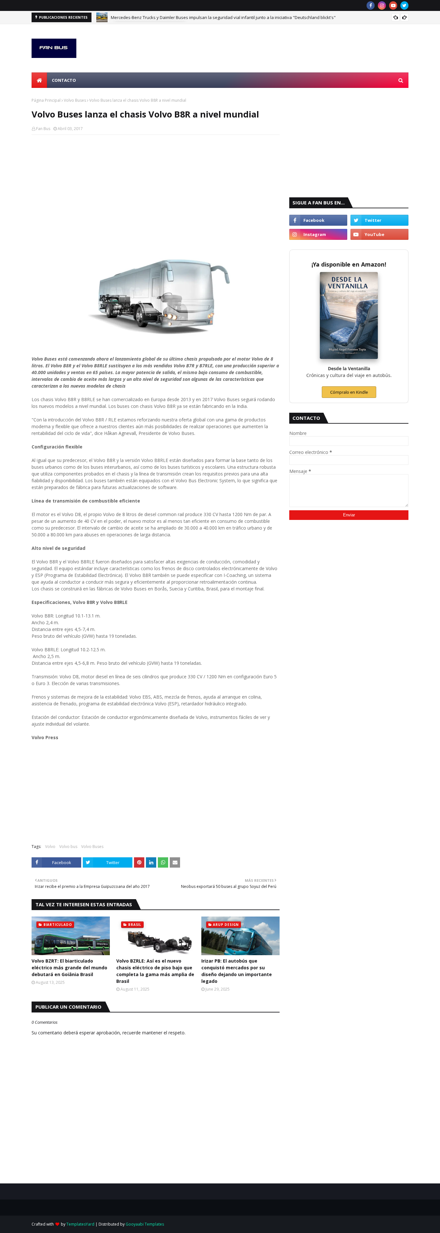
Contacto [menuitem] (64, 80)
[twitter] (404, 5)
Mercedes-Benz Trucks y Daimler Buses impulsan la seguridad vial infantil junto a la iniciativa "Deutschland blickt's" (223, 17)
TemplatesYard (80, 1224)
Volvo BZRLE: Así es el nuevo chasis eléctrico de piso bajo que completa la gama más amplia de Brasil (155, 971)
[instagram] (382, 5)
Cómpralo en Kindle (349, 392)
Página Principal (46, 100)
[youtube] (393, 5)
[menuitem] (39, 80)
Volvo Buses (75, 100)
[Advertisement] (156, 186)
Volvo (50, 846)
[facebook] (371, 5)
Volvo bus (68, 846)
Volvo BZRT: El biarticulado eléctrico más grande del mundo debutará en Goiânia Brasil (69, 967)
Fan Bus (43, 128)
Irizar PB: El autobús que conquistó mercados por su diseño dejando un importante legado (236, 971)
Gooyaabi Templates (145, 1224)
